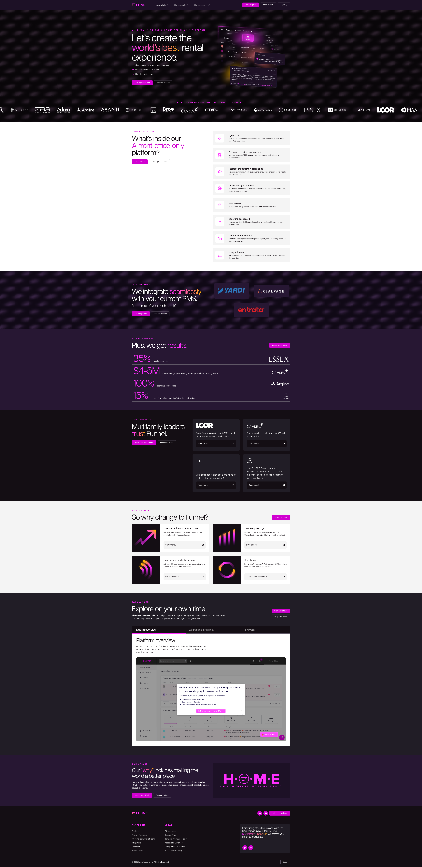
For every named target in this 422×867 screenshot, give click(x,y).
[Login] (284, 5)
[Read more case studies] (144, 442)
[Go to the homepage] (140, 813)
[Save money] (170, 538)
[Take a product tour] (142, 82)
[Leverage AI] (251, 538)
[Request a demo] (163, 82)
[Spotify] (244, 847)
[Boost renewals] (170, 570)
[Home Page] (140, 5)
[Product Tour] (268, 5)
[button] (162, 5)
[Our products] (140, 161)
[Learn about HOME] (142, 795)
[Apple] (250, 847)
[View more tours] (281, 611)
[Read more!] (216, 435)
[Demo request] (250, 5)
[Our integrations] (141, 313)
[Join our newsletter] (279, 813)
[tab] (159, 630)
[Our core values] (162, 795)
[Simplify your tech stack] (251, 570)
